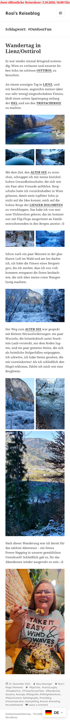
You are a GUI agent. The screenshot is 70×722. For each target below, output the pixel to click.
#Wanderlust (52, 690)
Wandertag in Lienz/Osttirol (23, 48)
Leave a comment (38, 704)
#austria (10, 694)
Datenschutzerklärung (18, 714)
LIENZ (47, 84)
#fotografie (32, 694)
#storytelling (32, 701)
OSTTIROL (44, 70)
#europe (20, 694)
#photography (30, 697)
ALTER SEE (39, 172)
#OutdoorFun (12, 690)
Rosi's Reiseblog (22, 13)
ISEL (14, 103)
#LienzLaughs (49, 687)
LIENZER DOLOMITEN (46, 205)
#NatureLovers (13, 697)
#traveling (54, 701)
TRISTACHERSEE (48, 103)
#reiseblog (45, 697)
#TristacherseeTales (33, 690)
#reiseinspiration (14, 701)
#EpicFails (34, 687)
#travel (44, 701)
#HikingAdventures (50, 694)
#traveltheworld (14, 704)
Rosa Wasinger (44, 683)
